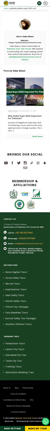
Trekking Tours (13, 366)
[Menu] (39, 3)
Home (6, 8)
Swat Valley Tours (14, 295)
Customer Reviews (18, 412)
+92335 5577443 (26, 238)
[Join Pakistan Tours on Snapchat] (44, 163)
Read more (37, 136)
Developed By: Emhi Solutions (30, 421)
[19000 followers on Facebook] (12, 163)
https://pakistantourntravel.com (25, 42)
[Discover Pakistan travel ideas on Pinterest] (38, 163)
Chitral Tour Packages (17, 306)
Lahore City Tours (14, 349)
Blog (16, 388)
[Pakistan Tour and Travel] (9, 2)
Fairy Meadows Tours (16, 312)
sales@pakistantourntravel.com (28, 243)
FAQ (31, 400)
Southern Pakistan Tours (18, 324)
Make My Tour (37, 428)
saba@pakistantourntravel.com (24, 57)
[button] (45, 421)
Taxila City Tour (13, 360)
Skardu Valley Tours (15, 301)
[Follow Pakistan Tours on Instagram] (25, 163)
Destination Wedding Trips (19, 372)
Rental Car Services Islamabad (18, 406)
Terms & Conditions (18, 394)
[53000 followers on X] (18, 163)
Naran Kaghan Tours (16, 272)
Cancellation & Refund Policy (14, 400)
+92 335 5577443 (24, 232)
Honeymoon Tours (15, 343)
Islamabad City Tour (16, 355)
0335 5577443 (12, 428)
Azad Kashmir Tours (15, 289)
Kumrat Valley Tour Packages (20, 318)
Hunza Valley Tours (15, 277)
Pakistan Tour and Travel (19, 49)
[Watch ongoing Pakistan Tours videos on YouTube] (6, 163)
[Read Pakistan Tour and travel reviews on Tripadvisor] (25, 167)
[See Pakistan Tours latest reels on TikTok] (31, 163)
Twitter (25, 60)
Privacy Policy (27, 388)
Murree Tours (12, 283)
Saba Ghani (28, 36)
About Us (7, 388)
